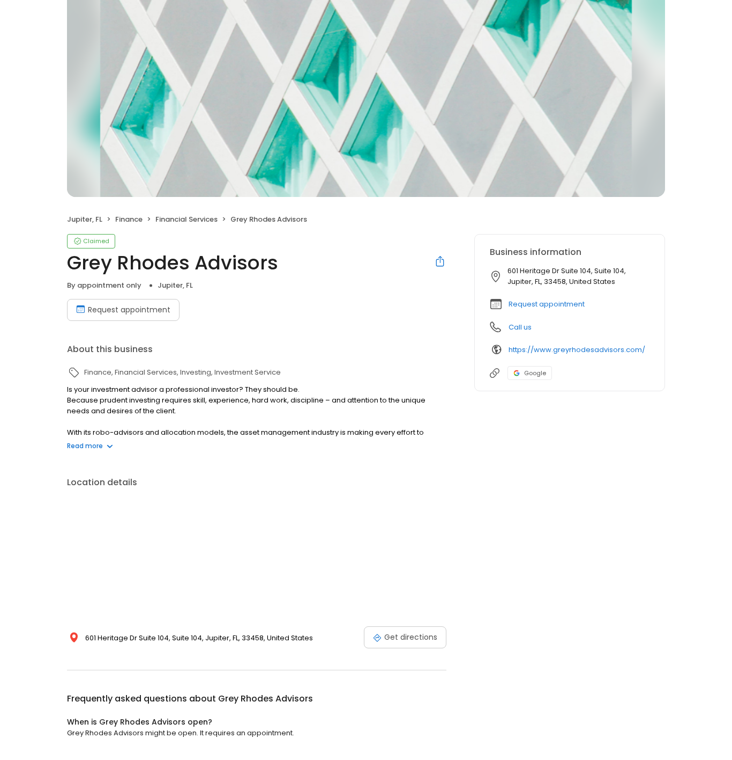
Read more (85, 445)
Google (535, 373)
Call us (520, 327)
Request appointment (129, 309)
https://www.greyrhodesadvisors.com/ (577, 350)
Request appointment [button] (547, 304)
